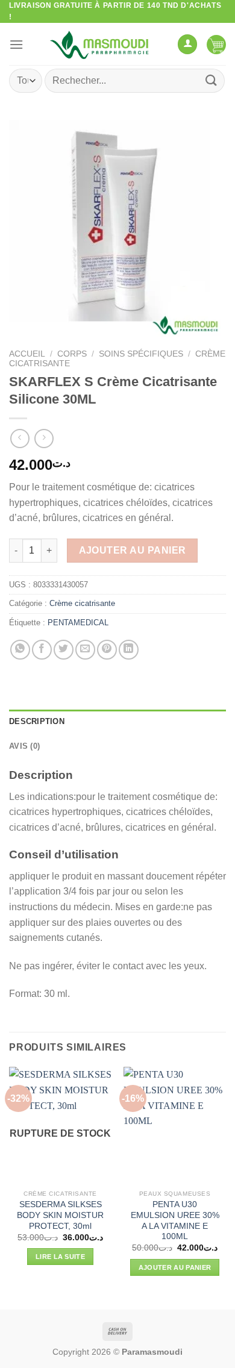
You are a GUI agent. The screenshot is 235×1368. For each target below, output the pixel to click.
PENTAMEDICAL (78, 622)
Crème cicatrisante (82, 603)
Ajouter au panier (132, 550)
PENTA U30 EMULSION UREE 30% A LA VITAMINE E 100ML (175, 1220)
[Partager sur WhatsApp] (20, 650)
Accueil (27, 353)
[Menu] (16, 44)
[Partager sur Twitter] (64, 650)
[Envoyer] (211, 80)
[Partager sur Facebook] (42, 650)
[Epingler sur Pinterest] (107, 650)
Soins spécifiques (141, 353)
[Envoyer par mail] (85, 650)
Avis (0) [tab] (24, 746)
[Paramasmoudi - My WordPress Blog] (100, 44)
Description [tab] (36, 721)
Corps (72, 353)
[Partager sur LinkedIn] (129, 650)
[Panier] (216, 44)
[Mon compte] (187, 44)
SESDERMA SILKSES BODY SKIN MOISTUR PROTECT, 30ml (60, 1215)
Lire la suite (60, 1256)
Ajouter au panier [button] (175, 1267)
